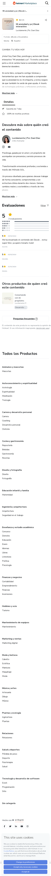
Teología (6, 400)
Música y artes (9, 688)
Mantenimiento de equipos (15, 622)
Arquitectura (8, 511)
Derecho (6, 535)
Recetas (6, 458)
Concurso (6, 531)
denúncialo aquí (42, 328)
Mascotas (6, 371)
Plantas (5, 721)
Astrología (7, 387)
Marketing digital (10, 643)
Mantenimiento (9, 626)
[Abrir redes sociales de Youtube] (9, 147)
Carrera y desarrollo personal (17, 412)
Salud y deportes (11, 749)
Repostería (7, 445)
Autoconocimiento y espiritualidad (19, 383)
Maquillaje (7, 671)
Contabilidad (7, 581)
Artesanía (6, 692)
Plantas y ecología (11, 712)
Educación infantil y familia (15, 490)
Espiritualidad (8, 391)
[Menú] (4, 3)
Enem (4, 544)
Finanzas (6, 589)
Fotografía (7, 478)
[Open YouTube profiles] (22, 826)
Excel (4, 782)
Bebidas (6, 449)
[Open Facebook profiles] (4, 826)
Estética (6, 663)
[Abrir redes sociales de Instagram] (3, 147)
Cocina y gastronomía (13, 441)
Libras (5, 552)
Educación (6, 540)
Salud (4, 766)
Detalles (9, 101)
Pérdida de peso (9, 753)
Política (5, 561)
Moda (4, 676)
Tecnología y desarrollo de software (20, 778)
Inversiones (7, 594)
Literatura (6, 556)
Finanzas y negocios (12, 577)
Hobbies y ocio (9, 606)
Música (5, 700)
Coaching (6, 420)
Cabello (5, 659)
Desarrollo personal (11, 424)
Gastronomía (8, 453)
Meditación (7, 396)
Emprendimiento (9, 585)
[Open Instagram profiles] (28, 826)
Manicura (6, 667)
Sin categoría (8, 803)
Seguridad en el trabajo (12, 515)
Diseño (5, 474)
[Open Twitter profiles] (10, 826)
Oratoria (6, 429)
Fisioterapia (7, 762)
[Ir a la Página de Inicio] (25, 3)
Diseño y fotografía (12, 470)
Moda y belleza (9, 655)
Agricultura (7, 717)
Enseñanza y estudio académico (18, 527)
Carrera (5, 416)
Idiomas (5, 548)
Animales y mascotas (13, 367)
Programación (8, 787)
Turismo (6, 610)
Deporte (6, 758)
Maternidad (7, 494)
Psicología (7, 565)
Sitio (4, 791)
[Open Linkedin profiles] (16, 826)
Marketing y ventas (11, 638)
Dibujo (5, 696)
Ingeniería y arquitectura (14, 506)
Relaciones (7, 733)
